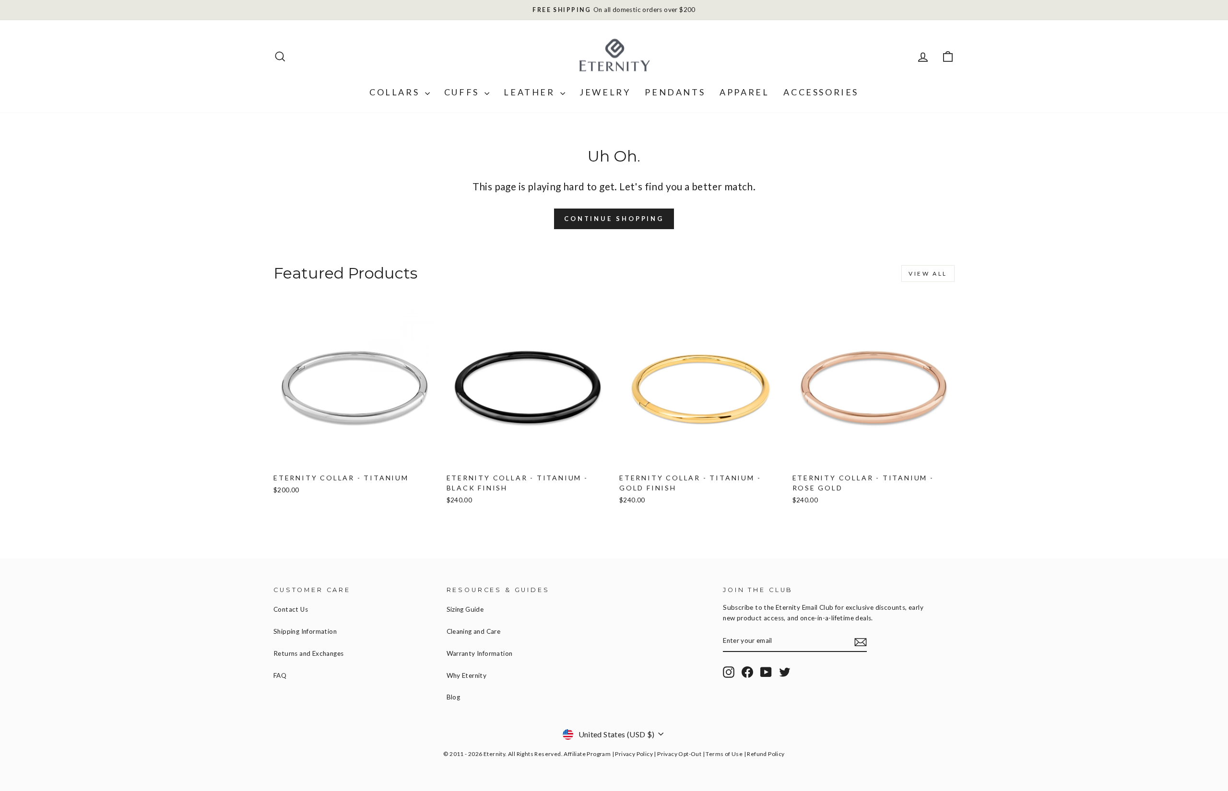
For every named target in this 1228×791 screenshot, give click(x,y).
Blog (453, 697)
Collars (396, 92)
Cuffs (463, 92)
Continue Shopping (614, 218)
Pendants (675, 92)
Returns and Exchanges (308, 653)
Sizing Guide (465, 609)
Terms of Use (724, 753)
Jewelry (604, 92)
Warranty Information (480, 653)
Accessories (821, 92)
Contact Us (290, 609)
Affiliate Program (587, 753)
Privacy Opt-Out (679, 753)
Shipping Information (305, 631)
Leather (531, 92)
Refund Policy (765, 753)
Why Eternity (467, 675)
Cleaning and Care (474, 631)
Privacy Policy (634, 753)
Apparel (744, 92)
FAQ (279, 675)
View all (928, 273)
